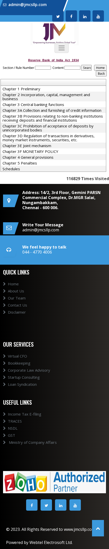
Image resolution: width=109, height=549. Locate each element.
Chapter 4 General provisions (28, 157)
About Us (16, 290)
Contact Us (17, 305)
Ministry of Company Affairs (32, 442)
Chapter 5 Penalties (20, 163)
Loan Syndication (22, 384)
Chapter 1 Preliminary (21, 89)
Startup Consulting (24, 377)
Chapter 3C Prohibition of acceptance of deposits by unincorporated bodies (48, 128)
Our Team (17, 297)
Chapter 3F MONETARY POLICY (30, 151)
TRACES (15, 421)
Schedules (11, 169)
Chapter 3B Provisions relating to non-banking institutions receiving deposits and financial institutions (53, 118)
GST (11, 435)
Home (13, 283)
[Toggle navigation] (62, 48)
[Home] (54, 33)
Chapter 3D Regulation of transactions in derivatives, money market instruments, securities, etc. (49, 138)
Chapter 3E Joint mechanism (27, 146)
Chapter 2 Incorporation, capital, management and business (46, 97)
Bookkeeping (19, 363)
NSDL (12, 428)
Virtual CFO (17, 356)
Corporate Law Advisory (29, 370)
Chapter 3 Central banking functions (33, 104)
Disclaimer (17, 312)
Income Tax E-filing (24, 414)
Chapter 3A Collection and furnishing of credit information (52, 110)
